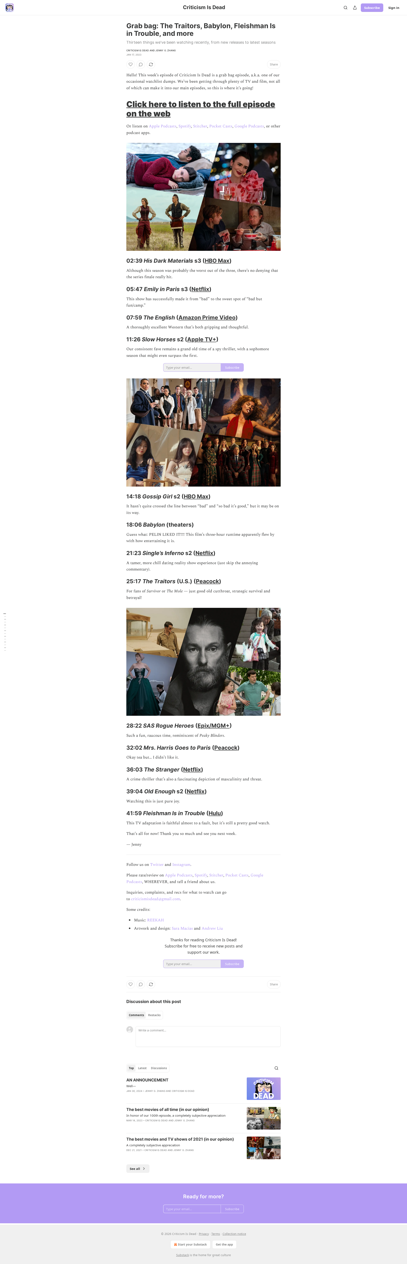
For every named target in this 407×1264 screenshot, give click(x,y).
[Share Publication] (355, 7)
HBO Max (217, 260)
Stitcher (200, 126)
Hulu (215, 813)
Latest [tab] (142, 1068)
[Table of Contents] (5, 632)
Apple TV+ (201, 339)
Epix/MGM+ (214, 725)
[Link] (120, 108)
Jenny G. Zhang (165, 50)
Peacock (207, 581)
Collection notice (234, 1234)
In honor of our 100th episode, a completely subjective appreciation (176, 1115)
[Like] (130, 64)
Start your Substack (192, 1244)
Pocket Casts (220, 126)
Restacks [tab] (154, 1015)
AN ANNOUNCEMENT (147, 1080)
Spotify (184, 126)
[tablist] (144, 1015)
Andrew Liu (212, 928)
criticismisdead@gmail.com (155, 899)
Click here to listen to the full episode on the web (200, 108)
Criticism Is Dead (137, 50)
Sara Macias (182, 928)
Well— (131, 1086)
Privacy (204, 1234)
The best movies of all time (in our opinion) (167, 1109)
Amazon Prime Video (207, 317)
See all (135, 1168)
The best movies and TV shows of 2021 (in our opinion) (180, 1139)
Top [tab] (131, 1068)
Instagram (181, 865)
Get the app (224, 1244)
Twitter (157, 865)
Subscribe (372, 8)
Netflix (200, 289)
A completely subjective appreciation (153, 1145)
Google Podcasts (249, 126)
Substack (182, 1255)
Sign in (393, 8)
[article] (203, 1089)
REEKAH (155, 920)
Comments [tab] (136, 1015)
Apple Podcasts (162, 126)
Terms (215, 1234)
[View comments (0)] (141, 64)
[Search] (345, 7)
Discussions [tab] (159, 1068)
